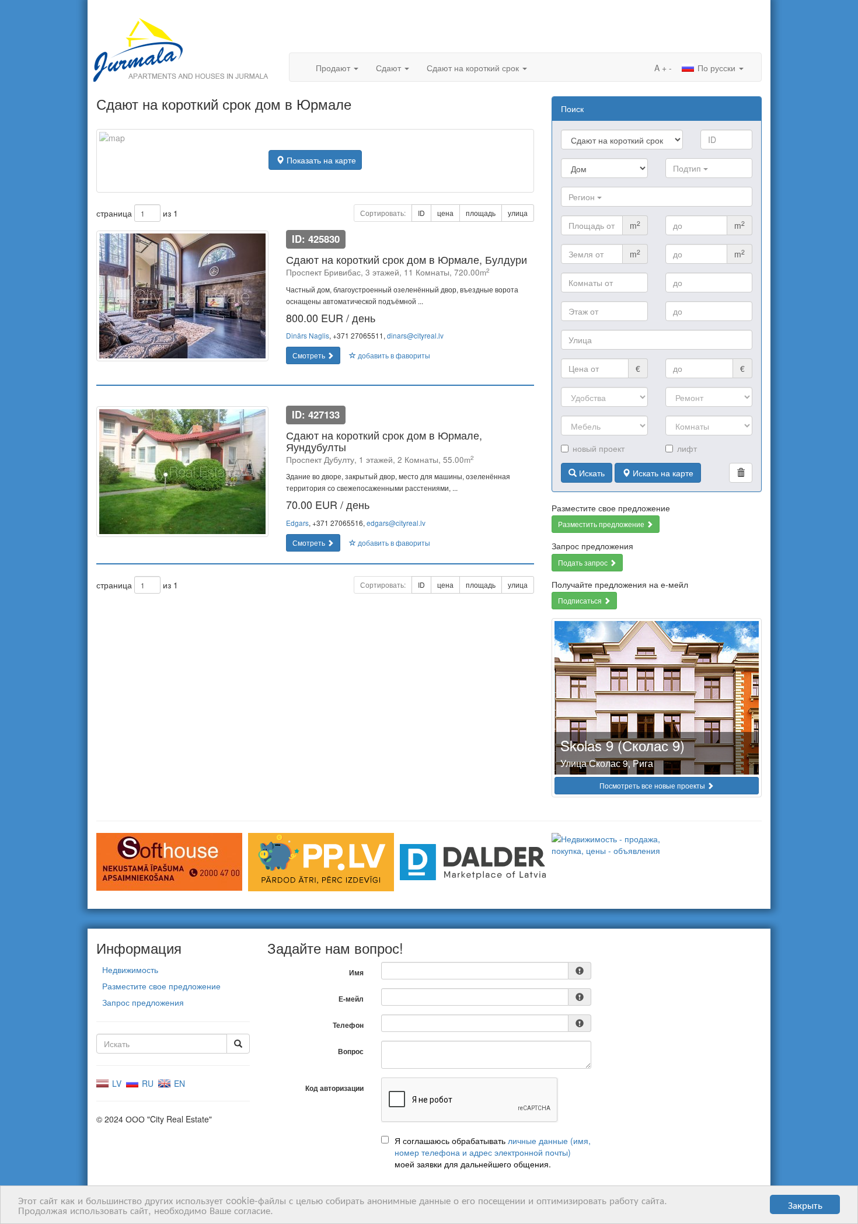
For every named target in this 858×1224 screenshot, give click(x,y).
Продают (334, 68)
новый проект (599, 448)
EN (178, 1083)
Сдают (389, 68)
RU (146, 1083)
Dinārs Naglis (307, 335)
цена (445, 213)
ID (421, 213)
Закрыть (805, 1204)
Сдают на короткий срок (474, 68)
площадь (481, 213)
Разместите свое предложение (161, 986)
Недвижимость (130, 969)
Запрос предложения (143, 1002)
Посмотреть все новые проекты (653, 785)
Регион (582, 197)
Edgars (297, 523)
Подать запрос (583, 562)
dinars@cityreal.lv (415, 335)
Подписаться (581, 600)
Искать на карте (661, 473)
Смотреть (309, 355)
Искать (591, 473)
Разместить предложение (602, 524)
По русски (716, 68)
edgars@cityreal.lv (396, 523)
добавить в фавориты (393, 355)
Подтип (688, 168)
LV (115, 1083)
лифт (687, 448)
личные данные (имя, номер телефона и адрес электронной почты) (493, 1146)
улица (518, 213)
